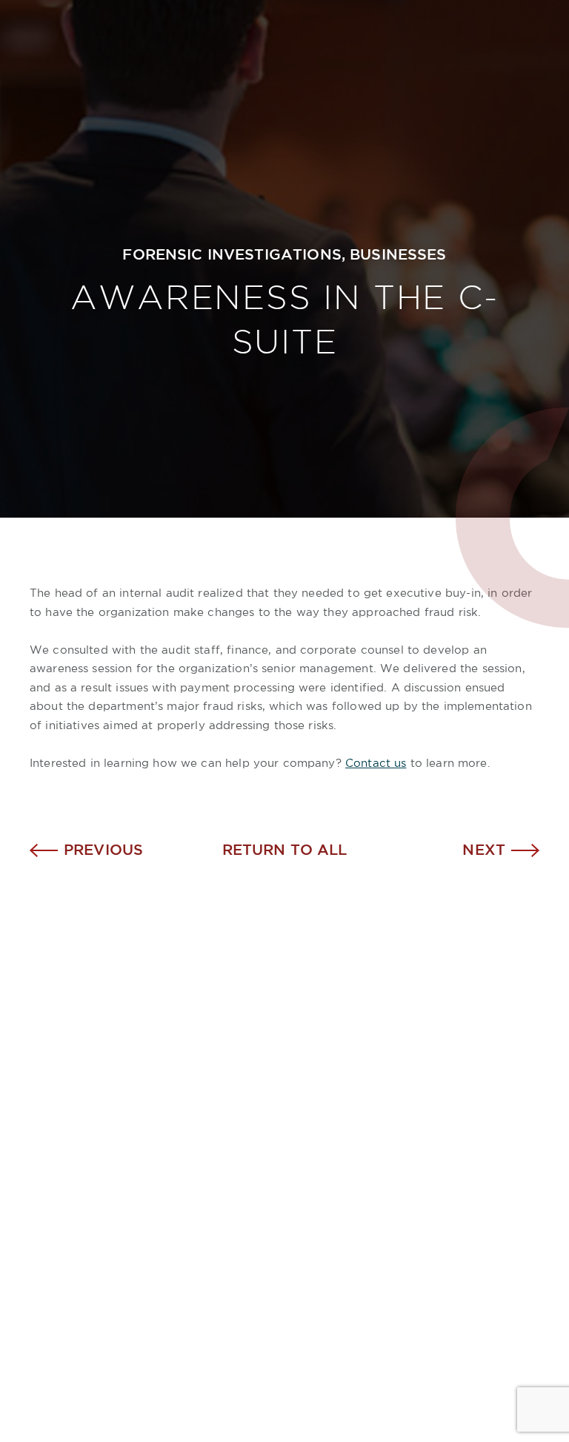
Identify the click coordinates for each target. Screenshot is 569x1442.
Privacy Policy (322, 1401)
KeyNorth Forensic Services (133, 1195)
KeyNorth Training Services (131, 1172)
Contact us (376, 763)
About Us (65, 1149)
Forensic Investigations (231, 255)
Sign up (486, 1279)
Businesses (398, 255)
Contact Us (71, 1218)
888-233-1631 (418, 1150)
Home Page (73, 1126)
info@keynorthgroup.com (395, 1198)
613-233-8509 (382, 1127)
